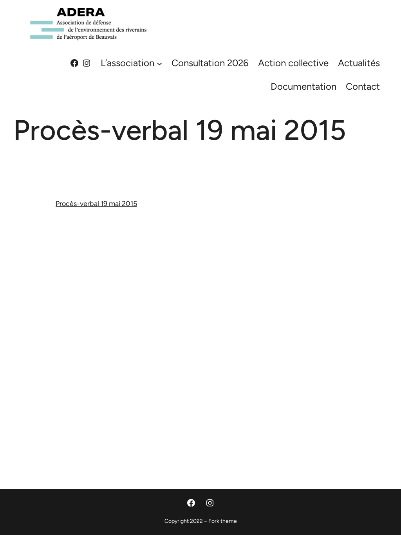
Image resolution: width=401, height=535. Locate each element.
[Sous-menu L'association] (159, 63)
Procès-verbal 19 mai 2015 (96, 203)
